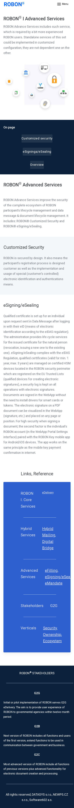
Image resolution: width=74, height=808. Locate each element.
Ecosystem (52, 641)
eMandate (53, 583)
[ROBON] (14, 4)
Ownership (52, 634)
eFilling (51, 570)
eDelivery (48, 492)
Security (50, 628)
